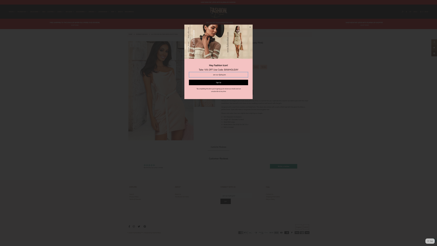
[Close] (250, 27)
